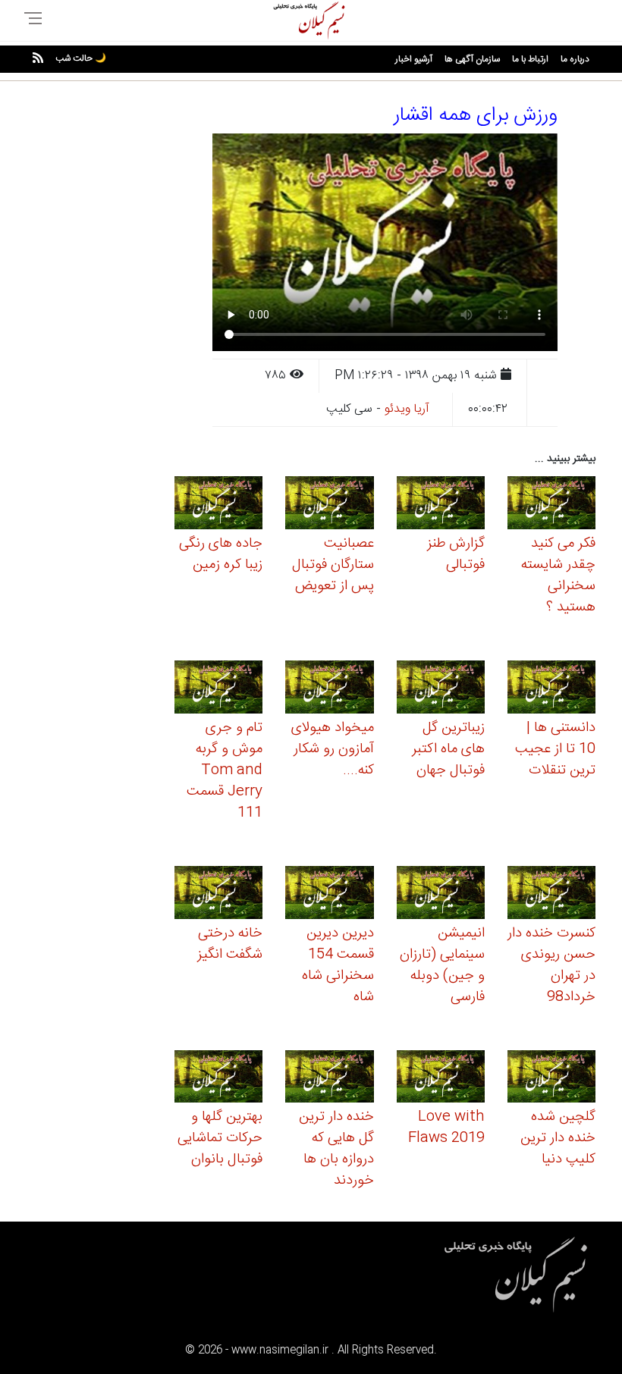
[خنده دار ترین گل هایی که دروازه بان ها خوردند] (329, 1078)
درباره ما (575, 59)
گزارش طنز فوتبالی (456, 554)
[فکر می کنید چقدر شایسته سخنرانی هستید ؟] (551, 505)
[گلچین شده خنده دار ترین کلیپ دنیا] (551, 1078)
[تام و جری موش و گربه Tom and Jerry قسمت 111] (218, 689)
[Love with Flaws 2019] (441, 1078)
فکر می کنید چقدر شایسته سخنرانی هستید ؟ (558, 575)
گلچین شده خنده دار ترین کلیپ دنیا (557, 1138)
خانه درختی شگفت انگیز (229, 944)
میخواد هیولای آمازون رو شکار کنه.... (332, 749)
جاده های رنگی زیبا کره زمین (220, 554)
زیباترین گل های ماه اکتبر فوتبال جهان (448, 749)
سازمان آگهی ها (472, 59)
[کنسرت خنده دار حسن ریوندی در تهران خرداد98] (551, 894)
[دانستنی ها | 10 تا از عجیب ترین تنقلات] (551, 689)
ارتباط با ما (530, 59)
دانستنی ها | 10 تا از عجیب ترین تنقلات (555, 749)
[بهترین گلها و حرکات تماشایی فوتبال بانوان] (218, 1078)
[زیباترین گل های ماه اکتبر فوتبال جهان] (441, 689)
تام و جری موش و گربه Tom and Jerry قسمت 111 (224, 770)
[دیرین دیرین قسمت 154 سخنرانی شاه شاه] (329, 894)
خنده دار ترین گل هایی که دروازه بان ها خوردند (336, 1149)
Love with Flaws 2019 (446, 1128)
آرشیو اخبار (413, 59)
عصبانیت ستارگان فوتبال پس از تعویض (333, 565)
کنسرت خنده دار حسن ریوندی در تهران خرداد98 (551, 965)
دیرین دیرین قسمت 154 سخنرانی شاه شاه (338, 965)
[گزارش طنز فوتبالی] (441, 505)
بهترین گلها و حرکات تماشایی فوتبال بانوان (219, 1138)
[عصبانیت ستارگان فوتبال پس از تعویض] (329, 505)
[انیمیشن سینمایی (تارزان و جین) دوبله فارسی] (441, 894)
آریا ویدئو (407, 409)
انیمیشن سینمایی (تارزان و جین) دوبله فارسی (442, 965)
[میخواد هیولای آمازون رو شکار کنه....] (329, 689)
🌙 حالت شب (80, 58)
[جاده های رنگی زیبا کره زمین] (218, 505)
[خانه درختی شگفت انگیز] (218, 894)
